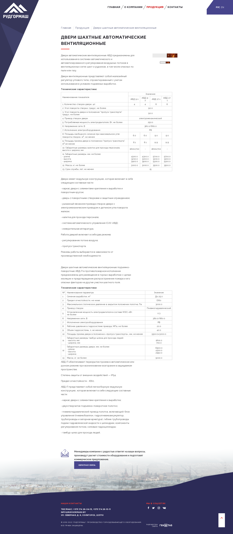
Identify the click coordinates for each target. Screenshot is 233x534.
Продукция (154, 7)
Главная (113, 7)
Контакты (175, 7)
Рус (218, 7)
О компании (133, 7)
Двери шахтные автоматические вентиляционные (124, 28)
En (222, 7)
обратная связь (86, 465)
